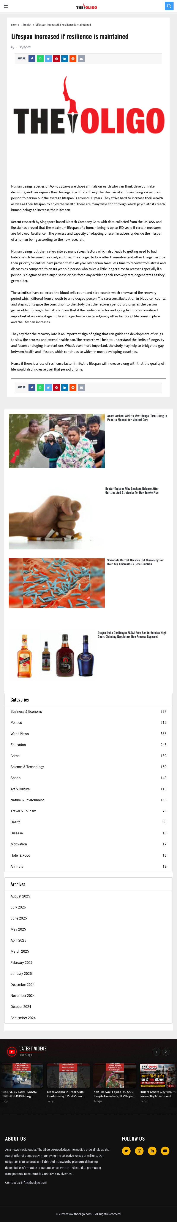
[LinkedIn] (152, 1151)
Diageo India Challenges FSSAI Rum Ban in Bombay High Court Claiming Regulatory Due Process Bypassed (132, 634)
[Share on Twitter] (48, 58)
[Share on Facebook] (31, 58)
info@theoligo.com (34, 1182)
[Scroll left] (156, 1052)
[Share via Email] (81, 58)
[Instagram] (139, 1151)
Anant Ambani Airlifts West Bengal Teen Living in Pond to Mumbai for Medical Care (137, 417)
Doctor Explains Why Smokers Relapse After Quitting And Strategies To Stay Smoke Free (131, 490)
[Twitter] (126, 1151)
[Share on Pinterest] (56, 58)
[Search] (169, 6)
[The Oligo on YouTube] (12, 1052)
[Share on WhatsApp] (40, 58)
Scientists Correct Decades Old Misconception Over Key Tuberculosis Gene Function (135, 562)
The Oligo (25, 1055)
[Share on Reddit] (73, 58)
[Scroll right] (166, 1052)
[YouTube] (165, 1151)
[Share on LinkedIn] (64, 58)
